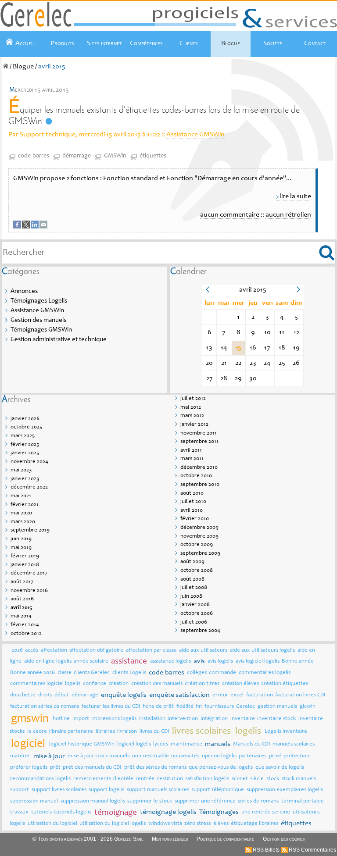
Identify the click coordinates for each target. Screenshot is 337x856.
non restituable (150, 756)
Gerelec (245, 707)
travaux (19, 812)
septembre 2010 (199, 485)
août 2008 (192, 579)
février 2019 (25, 556)
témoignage (115, 813)
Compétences (146, 43)
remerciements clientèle (103, 779)
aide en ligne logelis (48, 661)
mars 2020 (23, 522)
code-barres (33, 156)
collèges (197, 673)
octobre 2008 (196, 571)
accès (31, 650)
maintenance (186, 744)
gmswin (30, 719)
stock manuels (299, 779)
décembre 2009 (199, 528)
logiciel (28, 744)
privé (275, 756)
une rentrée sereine (265, 812)
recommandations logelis (40, 779)
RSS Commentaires (312, 850)
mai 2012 (190, 407)
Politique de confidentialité (225, 839)
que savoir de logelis (279, 767)
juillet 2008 (193, 588)
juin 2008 (191, 596)
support (19, 790)
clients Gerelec (92, 673)
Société (272, 43)
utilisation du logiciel (52, 824)
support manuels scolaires (158, 790)
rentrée (145, 779)
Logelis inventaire (286, 732)
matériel (20, 756)
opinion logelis (219, 756)
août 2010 (192, 493)
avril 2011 (191, 450)
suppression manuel (34, 801)
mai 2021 (21, 496)
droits (45, 695)
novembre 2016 (29, 591)
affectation (54, 650)
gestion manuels (277, 707)
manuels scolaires (293, 744)
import (80, 719)
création (118, 684)
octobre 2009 (196, 545)
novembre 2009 (199, 536)
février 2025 (25, 445)
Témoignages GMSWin (41, 330)
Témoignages (219, 812)
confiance (94, 684)
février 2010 (194, 519)
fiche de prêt (158, 707)
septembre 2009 (200, 553)
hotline (61, 719)
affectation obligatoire (96, 650)
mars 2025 (23, 436)
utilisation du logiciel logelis (112, 824)
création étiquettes (284, 684)
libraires (105, 732)
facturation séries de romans (44, 707)
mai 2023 (21, 470)
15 (238, 347)
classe (64, 673)
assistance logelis (170, 661)
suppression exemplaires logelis (285, 790)
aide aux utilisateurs (203, 650)
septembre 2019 (30, 530)
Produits (62, 43)
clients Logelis (129, 673)
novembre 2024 (29, 462)
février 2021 (25, 505)
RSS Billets (266, 850)
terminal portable (302, 801)
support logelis (106, 790)
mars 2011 (192, 459)
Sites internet (104, 43)
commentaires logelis (264, 673)
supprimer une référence (205, 801)
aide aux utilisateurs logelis (262, 650)
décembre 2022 (29, 487)
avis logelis (220, 661)
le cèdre (37, 732)
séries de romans (258, 801)
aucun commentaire (229, 214)
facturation (259, 695)
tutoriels (41, 812)
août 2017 (22, 582)
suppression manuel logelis (93, 801)
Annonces (24, 291)
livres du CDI (154, 732)
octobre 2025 (26, 427)
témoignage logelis (168, 812)
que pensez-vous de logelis (221, 767)
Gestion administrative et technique (59, 339)
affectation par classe (151, 650)
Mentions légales (170, 839)
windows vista (165, 824)
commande (222, 673)
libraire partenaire (71, 732)
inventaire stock (276, 719)
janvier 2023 (25, 479)
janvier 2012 (194, 425)
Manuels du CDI (251, 744)
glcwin (307, 707)
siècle (257, 779)
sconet (240, 779)
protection (296, 756)
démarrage (76, 156)
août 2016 (22, 599)
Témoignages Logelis (39, 301)
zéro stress (197, 824)
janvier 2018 (25, 565)
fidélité (185, 707)
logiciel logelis (134, 744)
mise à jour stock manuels (98, 756)
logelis (248, 731)
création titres (202, 684)
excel (237, 695)
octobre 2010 (196, 476)
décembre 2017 (29, 573)
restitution (170, 779)
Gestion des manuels (38, 320)
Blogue (230, 43)
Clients (188, 43)
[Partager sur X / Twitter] (26, 227)
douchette (23, 695)
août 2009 (192, 562)
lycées (160, 744)
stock (272, 779)
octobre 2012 (26, 634)
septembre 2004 (200, 631)
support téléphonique (217, 790)
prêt (55, 767)
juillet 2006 (193, 622)
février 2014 (25, 625)
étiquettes (153, 156)
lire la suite (295, 196)
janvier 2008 (195, 605)
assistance (129, 661)
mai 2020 (21, 513)
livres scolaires (201, 731)
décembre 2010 (199, 468)
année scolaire (91, 661)
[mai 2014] (207, 291)
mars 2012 (192, 416)
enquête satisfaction (179, 695)
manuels (217, 744)
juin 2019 (21, 539)
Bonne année (298, 661)
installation (152, 719)
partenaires (252, 756)
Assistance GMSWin (195, 134)
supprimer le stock (149, 801)
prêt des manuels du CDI (92, 767)
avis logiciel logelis (258, 661)
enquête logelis (124, 695)
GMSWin (115, 156)
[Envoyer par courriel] (43, 227)
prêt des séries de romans (155, 767)
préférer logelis (28, 767)
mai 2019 (21, 548)
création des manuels (157, 684)
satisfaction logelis (207, 779)
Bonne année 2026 (32, 673)
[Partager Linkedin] (35, 227)
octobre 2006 (196, 614)
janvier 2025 (25, 453)
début (61, 695)
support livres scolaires (59, 790)
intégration (214, 719)
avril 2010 (191, 511)
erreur (220, 695)
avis (199, 661)
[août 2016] (298, 291)
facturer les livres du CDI (111, 707)
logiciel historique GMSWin (82, 744)
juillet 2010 (193, 502)
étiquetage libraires (254, 824)
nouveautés (185, 756)
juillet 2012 (193, 399)
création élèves (240, 684)
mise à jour (49, 756)
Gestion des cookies (284, 839)
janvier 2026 (25, 419)
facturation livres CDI (300, 695)
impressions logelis (113, 719)
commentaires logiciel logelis (45, 684)
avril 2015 (21, 608)
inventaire (242, 719)
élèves (221, 824)
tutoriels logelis (72, 812)
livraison (127, 732)
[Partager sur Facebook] (17, 227)
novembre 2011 (198, 433)
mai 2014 (21, 616)
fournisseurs (219, 707)
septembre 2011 (199, 442)
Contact (315, 43)
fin (199, 707)
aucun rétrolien (288, 214)
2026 (17, 650)
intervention (183, 719)
